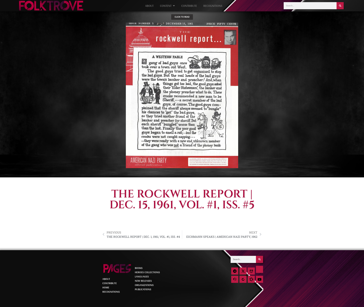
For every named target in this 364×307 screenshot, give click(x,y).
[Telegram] (234, 271)
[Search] (340, 5)
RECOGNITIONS (212, 6)
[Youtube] (259, 279)
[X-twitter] (243, 271)
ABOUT (149, 6)
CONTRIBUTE (189, 6)
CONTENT (165, 6)
